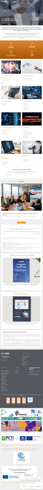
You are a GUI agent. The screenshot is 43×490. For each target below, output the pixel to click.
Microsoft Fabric (4, 103)
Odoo (3, 81)
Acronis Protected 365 (5, 133)
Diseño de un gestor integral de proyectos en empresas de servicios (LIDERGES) (17, 482)
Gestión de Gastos (25, 103)
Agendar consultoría (6, 22)
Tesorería (2, 386)
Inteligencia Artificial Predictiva (27, 78)
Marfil (3, 82)
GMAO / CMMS (25, 105)
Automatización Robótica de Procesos (28, 79)
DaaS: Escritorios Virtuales (26, 135)
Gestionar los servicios (24, 484)
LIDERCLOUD (3, 379)
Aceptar (24, 486)
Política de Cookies (28, 394)
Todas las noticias (22, 222)
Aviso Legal (15, 394)
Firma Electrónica (25, 107)
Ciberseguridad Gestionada (6, 163)
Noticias (16, 370)
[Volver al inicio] (4, 1)
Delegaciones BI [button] (4, 487)
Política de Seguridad (35, 394)
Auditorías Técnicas (5, 161)
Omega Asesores (24, 363)
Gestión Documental (26, 109)
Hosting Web (4, 134)
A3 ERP (3, 83)
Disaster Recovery (25, 136)
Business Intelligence (4, 373)
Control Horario (25, 104)
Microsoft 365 (4, 132)
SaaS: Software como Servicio (27, 131)
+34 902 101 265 (5, 356)
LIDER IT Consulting (10, 394)
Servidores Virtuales (26, 130)
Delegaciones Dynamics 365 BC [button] (5, 484)
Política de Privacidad (33, 488)
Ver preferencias (38, 486)
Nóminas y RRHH (25, 108)
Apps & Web (3, 377)
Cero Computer (24, 361)
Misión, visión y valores (25, 356)
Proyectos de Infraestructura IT (6, 130)
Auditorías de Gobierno (5, 162)
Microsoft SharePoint (26, 159)
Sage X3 (3, 79)
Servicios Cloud (4, 131)
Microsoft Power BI (4, 104)
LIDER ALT (23, 364)
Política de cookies (28, 488)
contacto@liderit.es (5, 358)
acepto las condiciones (11, 237)
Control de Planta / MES (5, 384)
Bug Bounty (3, 164)
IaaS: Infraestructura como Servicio (28, 133)
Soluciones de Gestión (4, 370)
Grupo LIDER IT (24, 357)
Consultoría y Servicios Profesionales (7, 129)
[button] (41, 1)
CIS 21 (23, 360)
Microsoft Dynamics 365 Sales (6, 78)
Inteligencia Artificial (4, 374)
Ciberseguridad (3, 376)
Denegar (31, 486)
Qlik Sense (3, 105)
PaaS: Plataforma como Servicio (27, 132)
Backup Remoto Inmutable (26, 134)
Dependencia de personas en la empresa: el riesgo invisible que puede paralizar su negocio (20, 214)
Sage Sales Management (5, 80)
